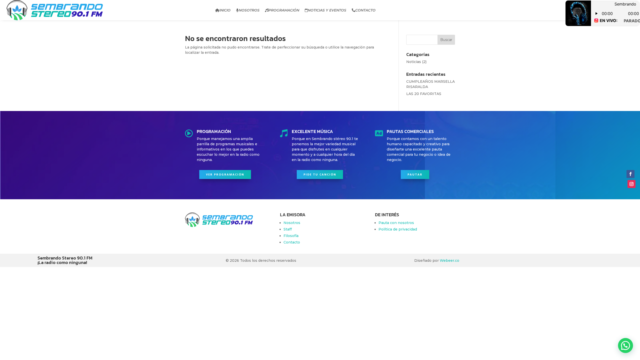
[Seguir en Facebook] (630, 174)
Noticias (413, 62)
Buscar (446, 40)
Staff (288, 229)
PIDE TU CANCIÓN (320, 174)
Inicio (224, 10)
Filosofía (291, 236)
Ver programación (225, 174)
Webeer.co (449, 260)
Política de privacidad (397, 229)
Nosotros (249, 10)
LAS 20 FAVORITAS (423, 94)
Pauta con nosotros (396, 222)
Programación (283, 10)
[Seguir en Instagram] (632, 184)
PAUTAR (415, 174)
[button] (625, 345)
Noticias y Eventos (327, 10)
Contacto (365, 10)
